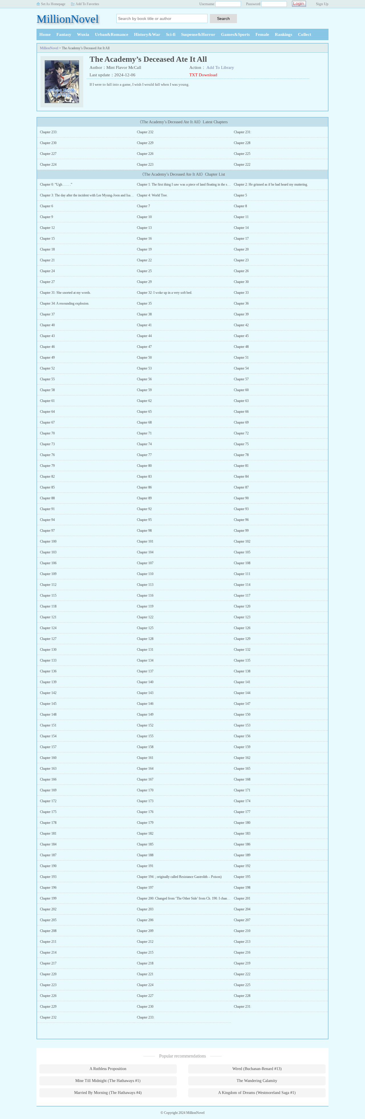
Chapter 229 (145, 143)
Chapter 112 (48, 585)
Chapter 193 (48, 877)
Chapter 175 (48, 812)
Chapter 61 (47, 401)
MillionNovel (67, 19)
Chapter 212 (145, 942)
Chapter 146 (145, 704)
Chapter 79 (47, 466)
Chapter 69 (241, 422)
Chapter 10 (144, 217)
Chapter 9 (46, 217)
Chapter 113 (145, 585)
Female (262, 34)
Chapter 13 (144, 228)
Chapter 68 (144, 422)
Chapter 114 (242, 585)
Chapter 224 (48, 165)
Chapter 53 (144, 368)
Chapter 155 (145, 736)
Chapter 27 (47, 282)
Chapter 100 (48, 541)
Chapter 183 (242, 833)
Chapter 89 (144, 498)
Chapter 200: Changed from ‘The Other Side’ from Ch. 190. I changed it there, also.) (194, 898)
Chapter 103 (48, 552)
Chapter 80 (144, 466)
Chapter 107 (145, 563)
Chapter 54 (241, 368)
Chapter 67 (47, 422)
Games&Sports (235, 34)
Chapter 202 (48, 909)
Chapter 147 (242, 704)
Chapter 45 (241, 336)
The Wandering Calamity (257, 1081)
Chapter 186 (242, 844)
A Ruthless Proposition (108, 1069)
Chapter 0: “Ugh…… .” (56, 184)
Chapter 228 (242, 143)
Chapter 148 (48, 714)
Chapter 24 (47, 271)
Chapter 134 (145, 660)
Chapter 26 (241, 271)
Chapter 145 (48, 704)
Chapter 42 (241, 325)
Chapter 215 (145, 952)
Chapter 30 (241, 282)
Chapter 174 (242, 801)
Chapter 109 (48, 574)
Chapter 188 (145, 855)
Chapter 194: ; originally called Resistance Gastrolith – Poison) (179, 877)
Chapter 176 (145, 812)
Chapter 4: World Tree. (152, 195)
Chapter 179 (145, 823)
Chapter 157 (48, 747)
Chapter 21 (47, 260)
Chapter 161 (145, 758)
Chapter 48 (241, 347)
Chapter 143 (145, 693)
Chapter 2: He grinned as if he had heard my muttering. (271, 184)
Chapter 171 (242, 790)
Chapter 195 (242, 877)
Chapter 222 (242, 165)
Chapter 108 (242, 563)
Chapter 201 (242, 898)
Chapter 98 (144, 531)
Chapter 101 (145, 541)
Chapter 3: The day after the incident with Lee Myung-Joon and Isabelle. (88, 195)
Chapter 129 (242, 639)
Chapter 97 (47, 531)
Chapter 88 (47, 498)
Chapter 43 (47, 336)
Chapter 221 (145, 974)
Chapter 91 (47, 509)
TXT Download (203, 75)
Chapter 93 (241, 509)
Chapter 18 (47, 249)
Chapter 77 (144, 455)
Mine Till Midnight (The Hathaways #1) (108, 1081)
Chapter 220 (48, 974)
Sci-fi (170, 34)
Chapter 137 (145, 671)
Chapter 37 (47, 314)
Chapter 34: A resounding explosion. (64, 303)
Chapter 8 (240, 206)
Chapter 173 (145, 801)
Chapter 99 (241, 531)
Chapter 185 (145, 844)
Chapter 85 (47, 487)
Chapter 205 (48, 920)
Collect (304, 34)
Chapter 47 (144, 347)
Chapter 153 (242, 725)
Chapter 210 (242, 931)
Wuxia (83, 34)
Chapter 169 (48, 790)
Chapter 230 (48, 143)
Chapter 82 (47, 477)
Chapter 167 (145, 779)
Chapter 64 (47, 412)
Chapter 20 (241, 249)
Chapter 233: (48, 132)
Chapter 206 (145, 920)
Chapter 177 (242, 812)
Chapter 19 (144, 249)
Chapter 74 (144, 444)
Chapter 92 (144, 509)
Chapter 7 (143, 206)
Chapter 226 (145, 154)
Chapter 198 (242, 888)
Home (45, 34)
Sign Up (322, 4)
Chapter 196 (48, 888)
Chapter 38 (144, 314)
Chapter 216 (242, 952)
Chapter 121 (48, 617)
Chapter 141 (242, 682)
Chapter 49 (47, 358)
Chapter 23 (241, 260)
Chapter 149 (145, 714)
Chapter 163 (48, 769)
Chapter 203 (145, 909)
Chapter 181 (48, 833)
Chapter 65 (144, 412)
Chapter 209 (145, 931)
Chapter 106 (48, 563)
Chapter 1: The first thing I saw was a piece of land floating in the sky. (184, 184)
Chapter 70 (47, 433)
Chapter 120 (242, 606)
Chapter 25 (144, 271)
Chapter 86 (144, 487)
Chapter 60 (241, 390)
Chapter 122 (145, 617)
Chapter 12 (47, 228)
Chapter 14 (241, 228)
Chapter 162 (242, 758)
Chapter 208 (48, 931)
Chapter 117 (242, 596)
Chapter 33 (241, 293)
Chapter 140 (145, 682)
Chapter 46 (47, 347)
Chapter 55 (47, 379)
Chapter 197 (145, 888)
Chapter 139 (48, 682)
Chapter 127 (48, 639)
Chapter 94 (47, 520)
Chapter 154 (48, 736)
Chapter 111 (242, 574)
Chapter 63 (241, 401)
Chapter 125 (145, 628)
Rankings (283, 34)
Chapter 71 (144, 433)
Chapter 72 (241, 433)
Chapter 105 (242, 552)
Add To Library (220, 67)
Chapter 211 (48, 942)
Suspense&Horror (198, 34)
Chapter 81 (241, 466)
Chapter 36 (241, 303)
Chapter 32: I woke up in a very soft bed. (164, 293)
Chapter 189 (242, 855)
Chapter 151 (48, 725)
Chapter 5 (240, 195)
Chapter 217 (48, 963)
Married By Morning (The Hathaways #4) (108, 1093)
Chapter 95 (144, 520)
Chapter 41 (144, 325)
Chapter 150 (242, 714)
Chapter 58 (47, 390)
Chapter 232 (145, 132)
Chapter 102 (242, 541)
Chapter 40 (47, 325)
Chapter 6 (46, 206)
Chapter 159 (242, 747)
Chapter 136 (48, 671)
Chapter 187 (48, 855)
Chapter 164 (145, 769)
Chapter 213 (242, 942)
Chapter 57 (241, 379)
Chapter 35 (144, 303)
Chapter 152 (145, 725)
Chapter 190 (48, 866)
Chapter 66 (241, 412)
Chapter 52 (47, 368)
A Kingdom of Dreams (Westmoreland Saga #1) (257, 1093)
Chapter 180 (242, 823)
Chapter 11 (241, 217)
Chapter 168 (242, 779)
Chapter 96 (241, 520)
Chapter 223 (145, 165)
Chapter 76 (47, 455)
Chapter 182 (145, 833)
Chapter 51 (241, 358)
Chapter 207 (242, 920)
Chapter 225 (242, 154)
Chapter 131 (145, 650)
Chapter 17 (241, 239)
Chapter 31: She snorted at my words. (65, 293)
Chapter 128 (145, 639)
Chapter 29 (144, 282)
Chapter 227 (48, 154)
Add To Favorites (87, 4)
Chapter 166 (48, 779)
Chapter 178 (48, 823)
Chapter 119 (145, 606)
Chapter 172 (48, 801)
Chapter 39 (241, 314)
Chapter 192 (242, 866)
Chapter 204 (242, 909)
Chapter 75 (241, 444)
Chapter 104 (145, 552)
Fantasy (63, 34)
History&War (147, 34)
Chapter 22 (144, 260)
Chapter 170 (145, 790)
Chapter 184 (48, 844)
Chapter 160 (48, 758)
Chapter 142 (48, 693)
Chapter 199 (48, 898)
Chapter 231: (242, 132)
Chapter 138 (242, 671)
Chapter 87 (241, 487)
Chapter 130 (48, 650)
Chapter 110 (145, 574)
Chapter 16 (144, 239)
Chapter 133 (48, 660)
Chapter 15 (47, 239)
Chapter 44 (144, 336)
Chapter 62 (144, 401)
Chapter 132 (242, 650)
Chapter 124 (48, 628)
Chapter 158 (145, 747)
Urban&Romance (111, 34)
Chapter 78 (241, 455)
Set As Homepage (53, 4)
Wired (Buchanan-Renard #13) (257, 1069)
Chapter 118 (48, 606)
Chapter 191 (145, 866)
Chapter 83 (144, 477)
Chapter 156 (242, 736)
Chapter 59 (144, 390)
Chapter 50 (144, 358)
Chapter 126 (242, 628)
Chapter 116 (145, 596)
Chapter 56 (144, 379)
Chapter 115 (48, 596)
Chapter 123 (242, 617)
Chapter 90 (241, 498)
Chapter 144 (242, 693)
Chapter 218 (145, 963)
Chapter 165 (242, 769)
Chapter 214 (48, 952)
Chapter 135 (242, 660)
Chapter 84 (241, 477)
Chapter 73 (47, 444)
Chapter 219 (242, 963)
